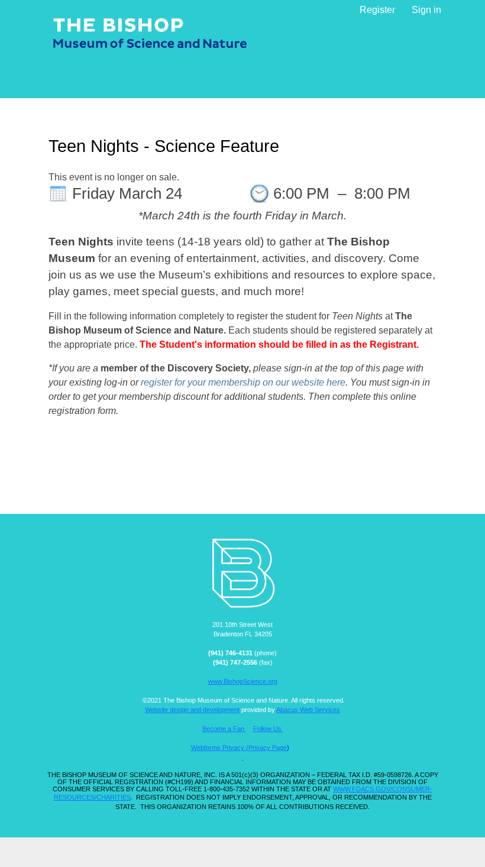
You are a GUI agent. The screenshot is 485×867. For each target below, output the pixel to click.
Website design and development (192, 709)
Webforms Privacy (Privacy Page (239, 747)
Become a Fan (224, 728)
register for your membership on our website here (243, 382)
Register (377, 10)
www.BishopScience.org (242, 681)
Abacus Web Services (308, 709)
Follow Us (268, 728)
